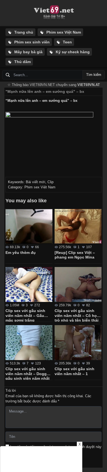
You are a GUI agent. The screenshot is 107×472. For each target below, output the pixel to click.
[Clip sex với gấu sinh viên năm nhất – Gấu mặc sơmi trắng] (28, 284)
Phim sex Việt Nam (39, 187)
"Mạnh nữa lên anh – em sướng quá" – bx (44, 91)
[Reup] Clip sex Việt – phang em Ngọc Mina (75, 255)
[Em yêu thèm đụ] (28, 226)
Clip (50, 182)
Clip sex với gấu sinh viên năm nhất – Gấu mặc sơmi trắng (25, 315)
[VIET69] (53, 13)
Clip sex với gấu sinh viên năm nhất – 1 (74, 371)
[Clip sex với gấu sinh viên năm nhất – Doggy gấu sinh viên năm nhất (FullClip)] (28, 342)
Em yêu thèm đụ (20, 252)
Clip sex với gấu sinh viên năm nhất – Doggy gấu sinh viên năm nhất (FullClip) (27, 373)
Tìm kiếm (93, 75)
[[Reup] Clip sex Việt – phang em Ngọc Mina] (78, 226)
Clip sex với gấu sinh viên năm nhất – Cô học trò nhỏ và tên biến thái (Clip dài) (77, 315)
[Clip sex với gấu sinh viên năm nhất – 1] (78, 342)
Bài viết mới (35, 182)
